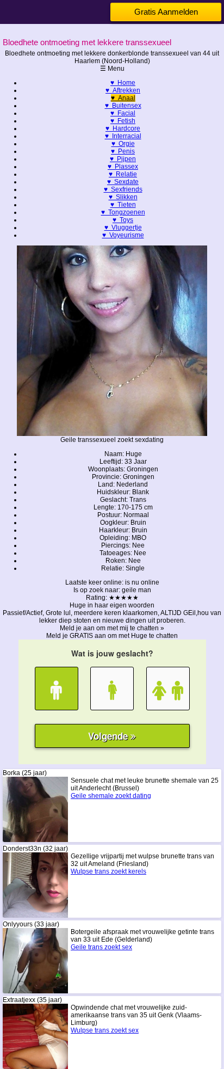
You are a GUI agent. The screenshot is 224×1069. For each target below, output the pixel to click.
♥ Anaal (123, 98)
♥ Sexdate (123, 182)
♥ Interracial (123, 136)
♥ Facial (122, 113)
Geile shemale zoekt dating (111, 796)
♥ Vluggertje (123, 227)
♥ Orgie (123, 144)
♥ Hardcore (122, 128)
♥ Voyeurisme (123, 235)
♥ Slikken (123, 197)
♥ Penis (123, 151)
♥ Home (122, 83)
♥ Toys (123, 220)
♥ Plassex (123, 166)
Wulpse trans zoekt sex (105, 1030)
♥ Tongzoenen (123, 212)
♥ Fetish (122, 121)
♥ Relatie (123, 174)
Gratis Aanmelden (166, 11)
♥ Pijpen (123, 159)
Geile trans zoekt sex (101, 947)
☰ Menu (112, 68)
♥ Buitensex (123, 105)
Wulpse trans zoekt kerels (108, 871)
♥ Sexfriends (123, 189)
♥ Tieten (123, 204)
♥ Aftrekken (122, 90)
